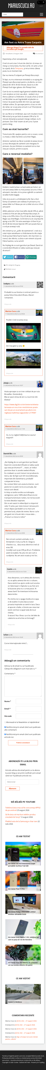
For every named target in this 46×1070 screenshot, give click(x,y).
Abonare (12, 788)
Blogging (17, 265)
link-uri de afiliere (34, 1060)
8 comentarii (39, 53)
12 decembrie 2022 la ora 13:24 (16, 572)
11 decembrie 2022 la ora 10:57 (13, 385)
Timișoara (19, 68)
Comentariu (9, 673)
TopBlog (41, 1062)
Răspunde (7, 304)
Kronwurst (9, 1025)
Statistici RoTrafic (24, 1062)
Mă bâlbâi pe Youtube (23, 801)
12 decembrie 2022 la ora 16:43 (13, 637)
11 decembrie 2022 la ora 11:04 (15, 429)
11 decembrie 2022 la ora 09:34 (15, 314)
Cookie (16, 1062)
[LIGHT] (41, 2)
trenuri (14, 269)
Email (7, 709)
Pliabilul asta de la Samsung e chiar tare (21, 821)
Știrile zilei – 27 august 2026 (27, 1021)
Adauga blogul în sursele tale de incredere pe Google (20, 48)
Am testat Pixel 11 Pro (16, 889)
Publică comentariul (23, 743)
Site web (8, 716)
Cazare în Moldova (15, 1002)
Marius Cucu (10, 311)
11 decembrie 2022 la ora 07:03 (13, 286)
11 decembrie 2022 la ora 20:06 (15, 533)
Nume (7, 701)
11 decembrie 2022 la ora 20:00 (13, 456)
